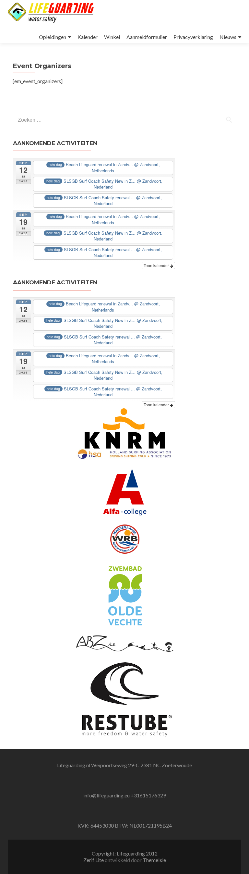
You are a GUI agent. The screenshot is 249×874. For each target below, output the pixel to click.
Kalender (87, 37)
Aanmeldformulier (146, 37)
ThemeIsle (154, 860)
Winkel (112, 37)
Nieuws (227, 37)
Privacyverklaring (193, 37)
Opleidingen (52, 37)
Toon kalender (157, 265)
